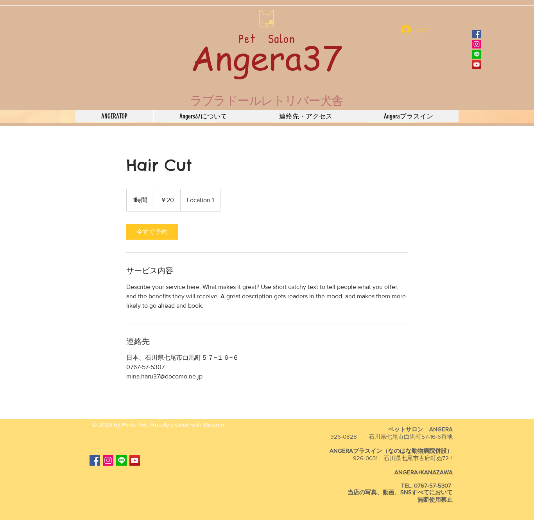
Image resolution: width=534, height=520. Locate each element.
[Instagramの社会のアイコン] (476, 44)
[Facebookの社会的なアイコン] (476, 34)
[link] (152, 232)
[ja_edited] (476, 54)
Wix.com (213, 424)
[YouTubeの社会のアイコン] (476, 64)
